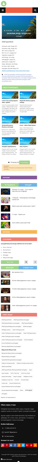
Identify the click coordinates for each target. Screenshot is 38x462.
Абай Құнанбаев (7, 320)
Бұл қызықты (7, 250)
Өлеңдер (5, 255)
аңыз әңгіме (5, 373)
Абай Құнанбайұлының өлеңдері (17, 78)
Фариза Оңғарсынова (8, 363)
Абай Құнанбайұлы (10, 74)
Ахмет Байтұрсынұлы (29, 333)
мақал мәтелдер (6, 376)
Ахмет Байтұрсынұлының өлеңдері (12, 340)
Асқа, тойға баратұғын (28, 125)
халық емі (4, 383)
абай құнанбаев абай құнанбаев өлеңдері (14, 370)
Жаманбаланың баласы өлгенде (7, 126)
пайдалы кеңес (27, 376)
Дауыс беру (10, 262)
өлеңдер (17, 76)
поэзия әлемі (24, 380)
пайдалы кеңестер (7, 380)
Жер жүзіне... (24, 146)
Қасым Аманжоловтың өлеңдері (11, 386)
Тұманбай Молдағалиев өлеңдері (11, 360)
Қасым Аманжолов (14, 383)
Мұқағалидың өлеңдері (8, 356)
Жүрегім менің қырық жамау (27, 101)
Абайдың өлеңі (31, 78)
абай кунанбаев (6, 366)
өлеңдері (4, 393)
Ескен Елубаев (28, 340)
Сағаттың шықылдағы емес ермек (10, 101)
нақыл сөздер (17, 376)
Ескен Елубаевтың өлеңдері (10, 343)
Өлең (21, 390)
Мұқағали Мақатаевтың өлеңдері (12, 353)
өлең (10, 81)
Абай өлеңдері (27, 326)
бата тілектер (15, 373)
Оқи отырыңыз (10, 87)
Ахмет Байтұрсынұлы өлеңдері (11, 336)
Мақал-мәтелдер (8, 257)
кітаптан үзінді (25, 373)
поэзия (17, 380)
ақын (30, 370)
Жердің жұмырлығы (9, 146)
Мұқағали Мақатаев (9, 350)
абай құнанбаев (7, 79)
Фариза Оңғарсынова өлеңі (25, 363)
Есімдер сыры (7, 252)
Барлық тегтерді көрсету (8, 397)
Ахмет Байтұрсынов (18, 330)
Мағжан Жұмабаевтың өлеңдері (11, 346)
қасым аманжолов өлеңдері (10, 390)
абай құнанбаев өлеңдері (19, 79)
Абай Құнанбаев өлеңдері (23, 74)
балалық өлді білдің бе (8, 76)
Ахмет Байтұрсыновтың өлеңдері (11, 333)
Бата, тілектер (7, 247)
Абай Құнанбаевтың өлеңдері (10, 323)
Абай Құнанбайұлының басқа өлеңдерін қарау (16, 70)
